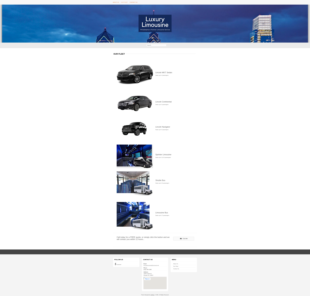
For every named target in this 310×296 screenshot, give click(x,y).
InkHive (152, 294)
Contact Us (133, 2)
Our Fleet (124, 2)
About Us (116, 2)
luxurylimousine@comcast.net (151, 265)
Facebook (118, 264)
